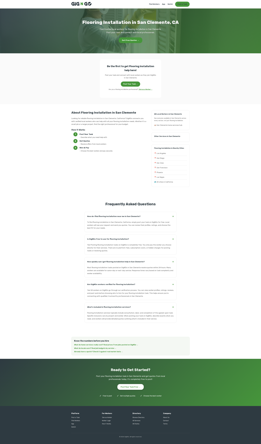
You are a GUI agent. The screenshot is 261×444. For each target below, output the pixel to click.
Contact (166, 421)
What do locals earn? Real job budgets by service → (95, 348)
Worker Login (106, 421)
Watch (170, 4)
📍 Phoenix (158, 172)
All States (136, 424)
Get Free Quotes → (130, 40)
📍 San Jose (159, 163)
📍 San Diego (159, 158)
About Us (166, 417)
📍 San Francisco (160, 168)
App (163, 4)
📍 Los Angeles (160, 153)
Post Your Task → (130, 84)
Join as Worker (107, 417)
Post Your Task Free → (130, 387)
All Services (136, 421)
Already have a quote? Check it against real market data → (98, 352)
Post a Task (182, 4)
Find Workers (154, 4)
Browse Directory (138, 417)
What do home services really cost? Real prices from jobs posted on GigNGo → (106, 345)
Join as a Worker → (145, 89)
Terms (165, 424)
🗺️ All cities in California (163, 182)
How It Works (106, 424)
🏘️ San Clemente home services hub (168, 125)
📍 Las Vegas (159, 177)
